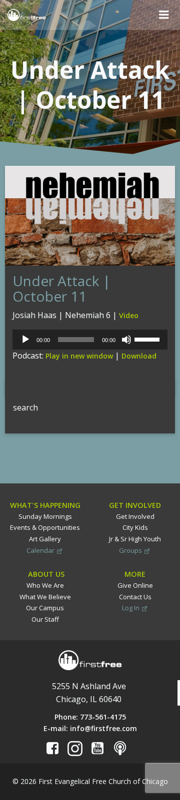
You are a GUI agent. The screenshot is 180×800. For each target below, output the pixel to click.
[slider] (148, 339)
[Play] (25, 340)
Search (17, 384)
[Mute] (127, 340)
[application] (90, 340)
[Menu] (164, 14)
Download (139, 356)
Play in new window (79, 356)
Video (128, 315)
